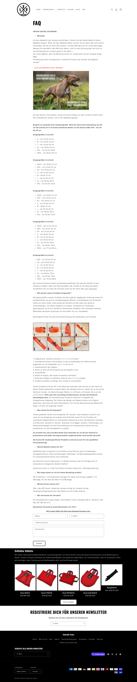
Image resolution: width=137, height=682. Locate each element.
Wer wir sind (43, 639)
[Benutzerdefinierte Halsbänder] (61, 352)
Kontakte (92, 639)
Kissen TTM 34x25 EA (68, 593)
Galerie (56, 639)
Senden (39, 543)
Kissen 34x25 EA (25, 593)
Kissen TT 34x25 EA (46, 593)
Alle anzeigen (68, 602)
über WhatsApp (91, 289)
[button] (49, 10)
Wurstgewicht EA (112, 588)
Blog (50, 639)
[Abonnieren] (84, 623)
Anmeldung (83, 639)
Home (35, 639)
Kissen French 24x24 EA (90, 593)
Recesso (100, 639)
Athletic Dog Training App (68, 642)
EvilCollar (22, 678)
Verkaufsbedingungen (69, 639)
